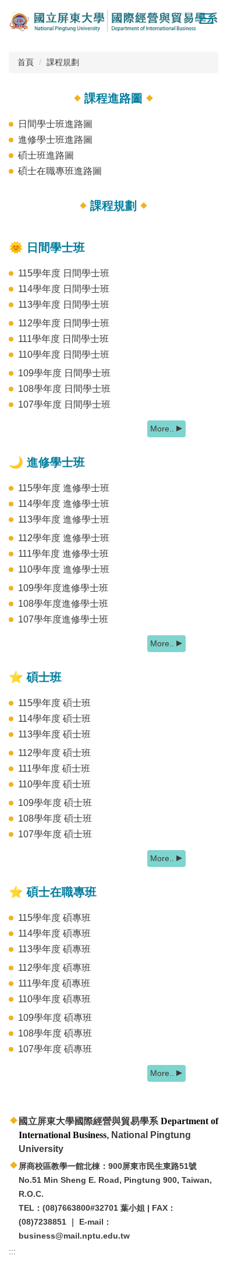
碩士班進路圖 (46, 155)
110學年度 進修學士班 (63, 569)
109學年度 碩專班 (55, 1018)
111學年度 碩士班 (54, 768)
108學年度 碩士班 (55, 818)
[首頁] (113, 22)
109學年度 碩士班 (55, 803)
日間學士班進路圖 (55, 124)
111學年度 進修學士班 (63, 554)
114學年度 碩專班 (54, 933)
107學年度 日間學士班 (64, 404)
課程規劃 (63, 62)
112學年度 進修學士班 (63, 538)
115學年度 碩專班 (54, 918)
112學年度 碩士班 (54, 753)
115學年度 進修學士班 (63, 488)
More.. (162, 428)
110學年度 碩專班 (54, 999)
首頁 (25, 62)
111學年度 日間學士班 (63, 339)
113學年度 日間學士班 (63, 304)
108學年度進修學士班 (63, 604)
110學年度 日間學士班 (63, 354)
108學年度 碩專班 (55, 1033)
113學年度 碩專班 (54, 949)
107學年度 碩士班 (55, 834)
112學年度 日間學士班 (63, 323)
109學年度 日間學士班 (64, 373)
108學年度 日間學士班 (64, 389)
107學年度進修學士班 (63, 619)
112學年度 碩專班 (54, 968)
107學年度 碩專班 (55, 1049)
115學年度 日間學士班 (63, 273)
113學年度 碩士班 (54, 734)
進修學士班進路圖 (55, 140)
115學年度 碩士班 (54, 703)
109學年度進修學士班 (63, 588)
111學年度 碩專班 (54, 983)
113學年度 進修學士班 (63, 519)
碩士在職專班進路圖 (60, 171)
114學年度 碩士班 (54, 719)
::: (12, 1251)
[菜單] (206, 18)
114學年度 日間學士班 (63, 289)
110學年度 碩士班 (54, 784)
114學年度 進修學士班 (63, 504)
